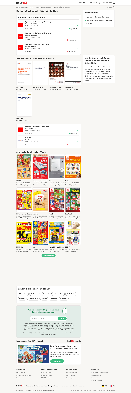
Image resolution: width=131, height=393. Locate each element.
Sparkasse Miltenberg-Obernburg (97, 17)
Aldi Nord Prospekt (71, 372)
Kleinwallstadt (47, 294)
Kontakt (95, 390)
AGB (100, 390)
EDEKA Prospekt (46, 372)
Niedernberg (23, 294)
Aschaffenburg (33, 298)
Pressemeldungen (96, 380)
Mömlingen (63, 298)
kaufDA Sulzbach (21, 7)
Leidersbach (59, 294)
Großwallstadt (35, 294)
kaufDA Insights (96, 375)
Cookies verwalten (109, 390)
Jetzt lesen (57, 361)
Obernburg (53, 298)
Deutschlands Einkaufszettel (99, 372)
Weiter (62, 318)
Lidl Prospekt (70, 378)
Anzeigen (109, 7)
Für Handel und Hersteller (24, 375)
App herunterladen (96, 378)
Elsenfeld (22, 298)
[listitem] (24, 75)
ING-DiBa (89, 24)
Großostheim (71, 294)
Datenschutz (87, 390)
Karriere (18, 378)
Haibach (44, 298)
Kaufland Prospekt (46, 375)
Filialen (31, 7)
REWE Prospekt (46, 378)
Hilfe (72, 390)
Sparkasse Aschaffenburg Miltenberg (99, 20)
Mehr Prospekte (48, 255)
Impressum (78, 390)
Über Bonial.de (20, 372)
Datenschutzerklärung (67, 329)
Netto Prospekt (70, 375)
